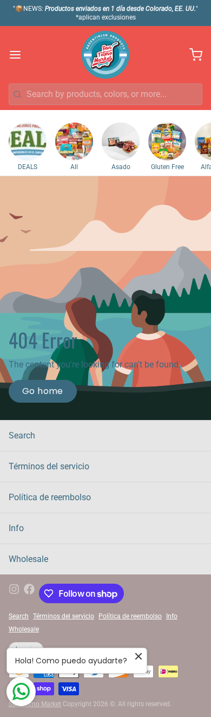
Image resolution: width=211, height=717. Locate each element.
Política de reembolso (50, 497)
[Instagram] (14, 593)
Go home (42, 391)
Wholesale (28, 559)
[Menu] (19, 55)
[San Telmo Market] (105, 54)
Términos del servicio (49, 466)
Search (22, 435)
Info (16, 528)
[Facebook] (29, 593)
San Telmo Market (35, 704)
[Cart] (191, 55)
